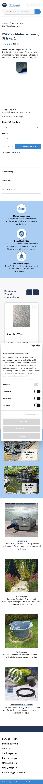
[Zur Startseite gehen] (14, 5)
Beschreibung (7, 172)
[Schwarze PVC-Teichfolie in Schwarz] (21, 68)
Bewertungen (7, 180)
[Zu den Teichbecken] (21, 631)
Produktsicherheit (9, 189)
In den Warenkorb (28, 146)
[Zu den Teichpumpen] (21, 519)
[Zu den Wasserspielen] (21, 575)
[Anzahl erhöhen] (12, 146)
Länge (4, 133)
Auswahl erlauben (21, 429)
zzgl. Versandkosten (23, 112)
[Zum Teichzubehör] (21, 683)
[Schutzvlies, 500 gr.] (21, 330)
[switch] (37, 391)
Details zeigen (30, 414)
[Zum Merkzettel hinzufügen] (36, 66)
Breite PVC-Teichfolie (11, 122)
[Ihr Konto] (39, 5)
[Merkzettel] (28, 5)
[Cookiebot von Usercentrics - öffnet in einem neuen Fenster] (30, 345)
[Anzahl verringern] (4, 146)
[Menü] (4, 5)
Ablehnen (21, 436)
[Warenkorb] (33, 5)
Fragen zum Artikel (12, 152)
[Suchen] (38, 12)
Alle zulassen (21, 421)
